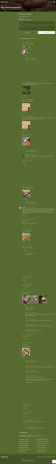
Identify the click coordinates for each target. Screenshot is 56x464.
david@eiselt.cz (31, 461)
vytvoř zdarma (28, 19)
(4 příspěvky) (24, 445)
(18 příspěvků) (41, 449)
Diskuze (51, 456)
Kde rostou (41, 456)
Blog (54, 456)
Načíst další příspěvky (24, 432)
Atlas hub (44, 456)
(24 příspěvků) (24, 449)
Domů (37, 456)
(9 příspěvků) (23, 447)
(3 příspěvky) (24, 441)
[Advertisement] (9, 29)
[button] (51, 1)
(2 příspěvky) (43, 443)
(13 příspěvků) (24, 443)
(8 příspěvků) (42, 439)
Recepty (48, 456)
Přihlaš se (20, 19)
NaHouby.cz (4, 2)
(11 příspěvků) (24, 439)
